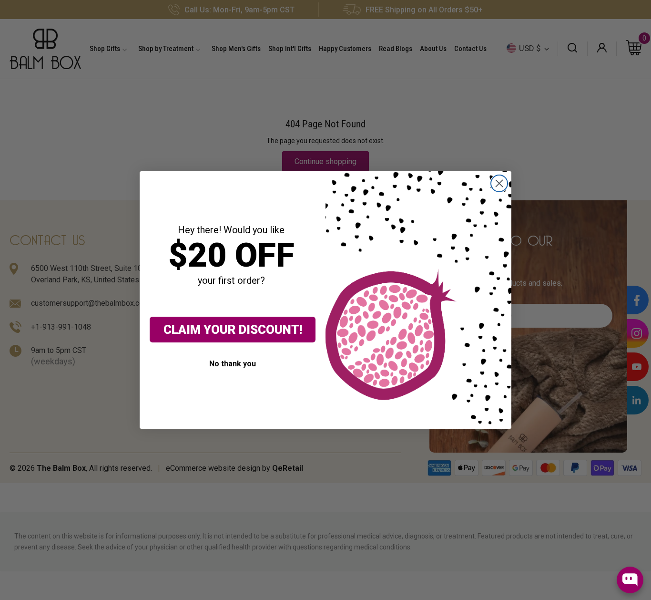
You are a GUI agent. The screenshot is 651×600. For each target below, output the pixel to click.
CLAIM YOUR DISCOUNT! (232, 329)
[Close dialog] (499, 183)
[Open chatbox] (630, 580)
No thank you (232, 363)
